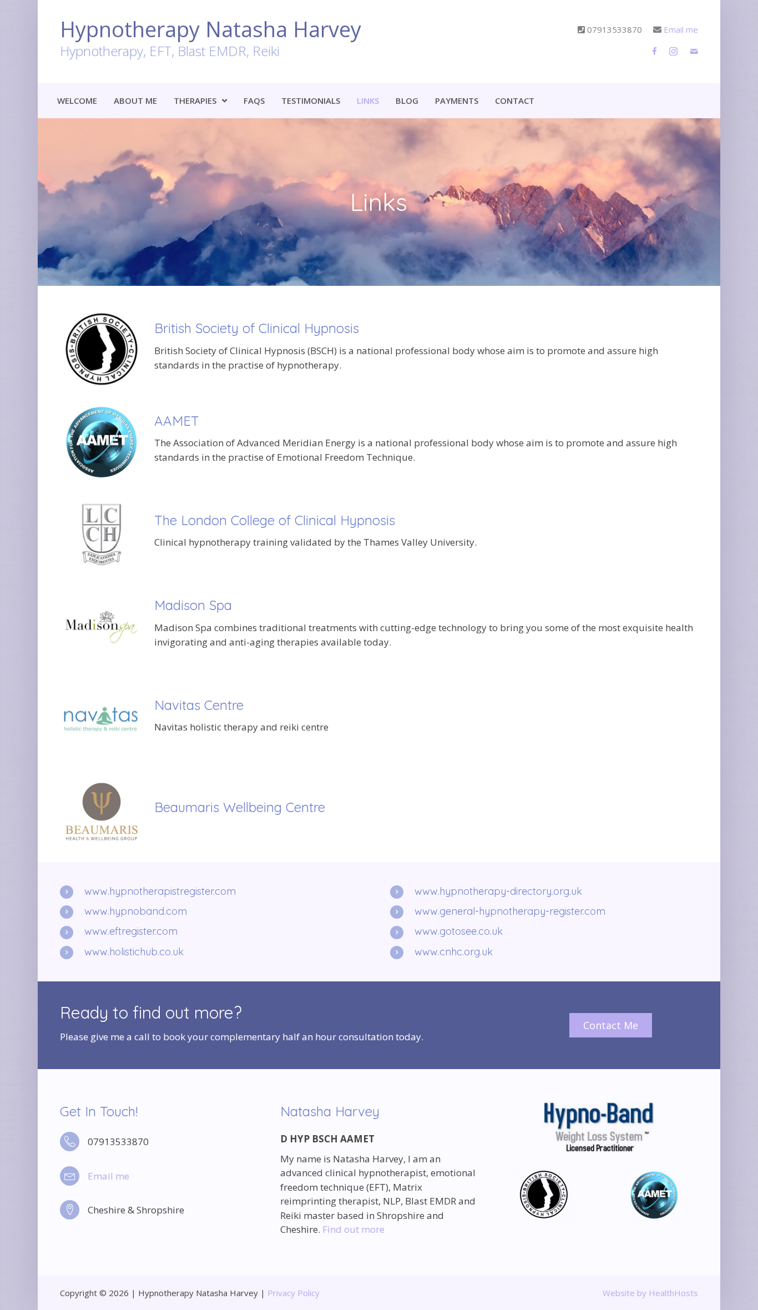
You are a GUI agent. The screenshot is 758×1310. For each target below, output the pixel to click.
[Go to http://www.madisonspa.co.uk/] (379, 625)
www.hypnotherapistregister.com (160, 891)
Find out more (353, 1229)
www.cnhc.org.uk (454, 951)
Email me (681, 29)
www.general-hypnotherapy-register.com (510, 911)
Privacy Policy (293, 1292)
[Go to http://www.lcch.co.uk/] (379, 532)
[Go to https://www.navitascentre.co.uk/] (379, 717)
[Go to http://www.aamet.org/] (379, 440)
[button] (610, 1025)
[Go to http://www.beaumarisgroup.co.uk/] (379, 809)
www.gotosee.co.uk (459, 931)
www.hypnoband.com (135, 911)
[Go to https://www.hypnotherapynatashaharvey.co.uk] (269, 42)
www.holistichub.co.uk (134, 951)
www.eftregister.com (131, 931)
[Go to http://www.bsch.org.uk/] (379, 348)
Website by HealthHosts (650, 1292)
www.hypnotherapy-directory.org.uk (498, 891)
